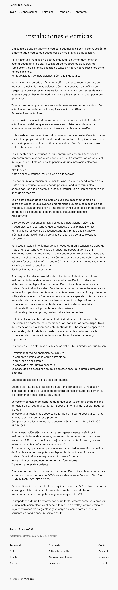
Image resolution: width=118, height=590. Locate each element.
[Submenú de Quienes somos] (39, 12)
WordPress (29, 578)
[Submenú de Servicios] (55, 12)
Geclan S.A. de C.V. (20, 4)
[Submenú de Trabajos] (70, 12)
